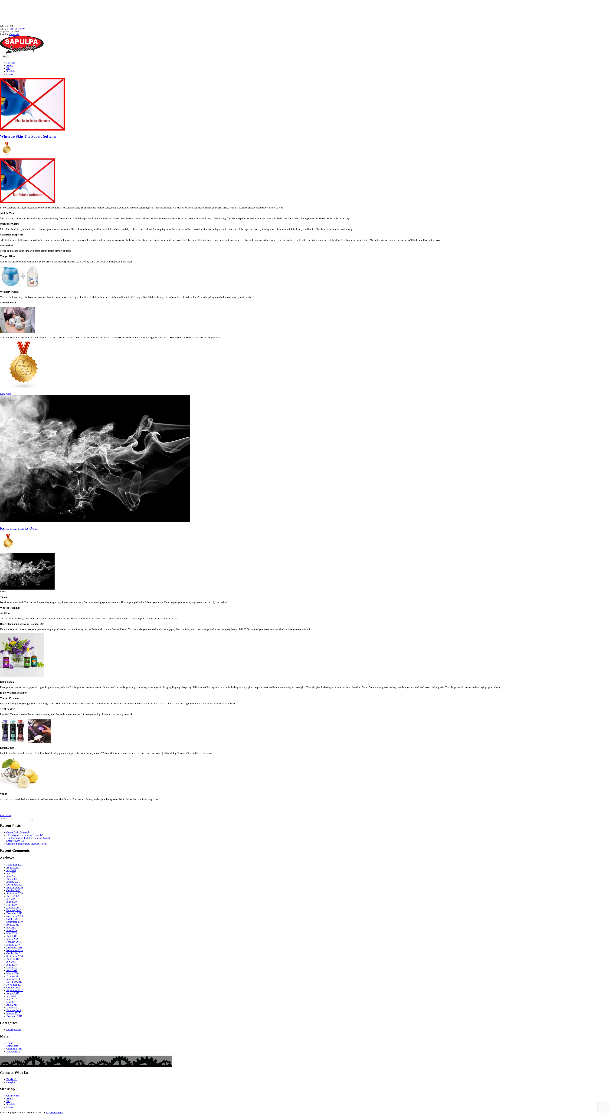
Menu (5, 56)
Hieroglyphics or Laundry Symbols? (24, 835)
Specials (10, 71)
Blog (8, 68)
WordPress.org (13, 1051)
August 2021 (12, 867)
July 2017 (11, 996)
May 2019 (11, 933)
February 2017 (13, 1010)
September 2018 (14, 956)
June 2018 (11, 964)
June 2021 (11, 873)
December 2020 (14, 884)
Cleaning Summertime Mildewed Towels (26, 843)
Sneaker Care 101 (15, 840)
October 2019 (13, 919)
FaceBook (11, 1079)
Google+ (10, 1082)
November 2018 (14, 950)
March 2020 (12, 907)
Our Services (12, 1095)
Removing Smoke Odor (19, 528)
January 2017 (13, 1013)
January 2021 (13, 881)
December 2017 (14, 981)
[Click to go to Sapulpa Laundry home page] (22, 53)
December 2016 (14, 1016)
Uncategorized (13, 1029)
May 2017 (11, 1001)
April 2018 (11, 970)
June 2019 (11, 930)
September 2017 (14, 990)
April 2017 (11, 1004)
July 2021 (11, 870)
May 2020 (11, 904)
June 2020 (11, 901)
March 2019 (12, 939)
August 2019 (12, 924)
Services (10, 62)
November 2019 (14, 916)
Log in (9, 1043)
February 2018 (13, 976)
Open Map (14, 34)
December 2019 (14, 913)
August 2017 (12, 993)
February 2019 (13, 941)
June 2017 (11, 999)
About (9, 65)
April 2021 (11, 879)
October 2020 (13, 890)
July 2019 (11, 927)
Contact (10, 74)
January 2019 (13, 944)
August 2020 (12, 896)
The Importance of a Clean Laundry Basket (28, 838)
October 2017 (13, 987)
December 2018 (14, 947)
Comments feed (14, 1048)
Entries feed (12, 1045)
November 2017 (14, 984)
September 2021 (14, 864)
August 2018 (12, 959)
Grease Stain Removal (17, 832)
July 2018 (11, 961)
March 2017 (12, 1007)
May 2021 (11, 876)
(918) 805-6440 (17, 28)
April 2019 (11, 936)
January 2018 (13, 979)
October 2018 (13, 953)
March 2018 (12, 973)
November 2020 (14, 887)
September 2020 (14, 893)
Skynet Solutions (54, 1112)
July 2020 (11, 899)
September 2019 (14, 921)
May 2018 (11, 967)
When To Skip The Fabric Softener (28, 136)
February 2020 (13, 910)
